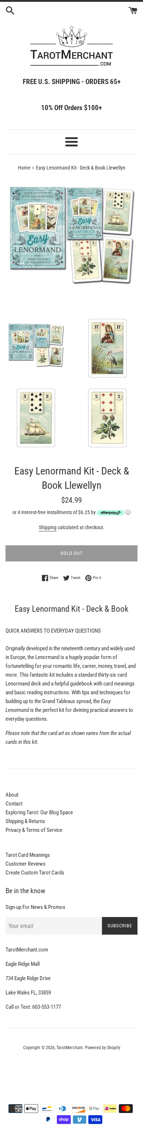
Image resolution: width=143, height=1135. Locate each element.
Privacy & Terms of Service (34, 830)
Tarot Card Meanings (28, 855)
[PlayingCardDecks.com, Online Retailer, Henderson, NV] (71, 1068)
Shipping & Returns (25, 821)
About (12, 795)
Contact (14, 803)
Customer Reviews (25, 864)
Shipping (47, 527)
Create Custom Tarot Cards (35, 872)
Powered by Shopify (102, 1047)
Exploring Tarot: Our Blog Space (39, 812)
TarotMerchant (69, 1047)
